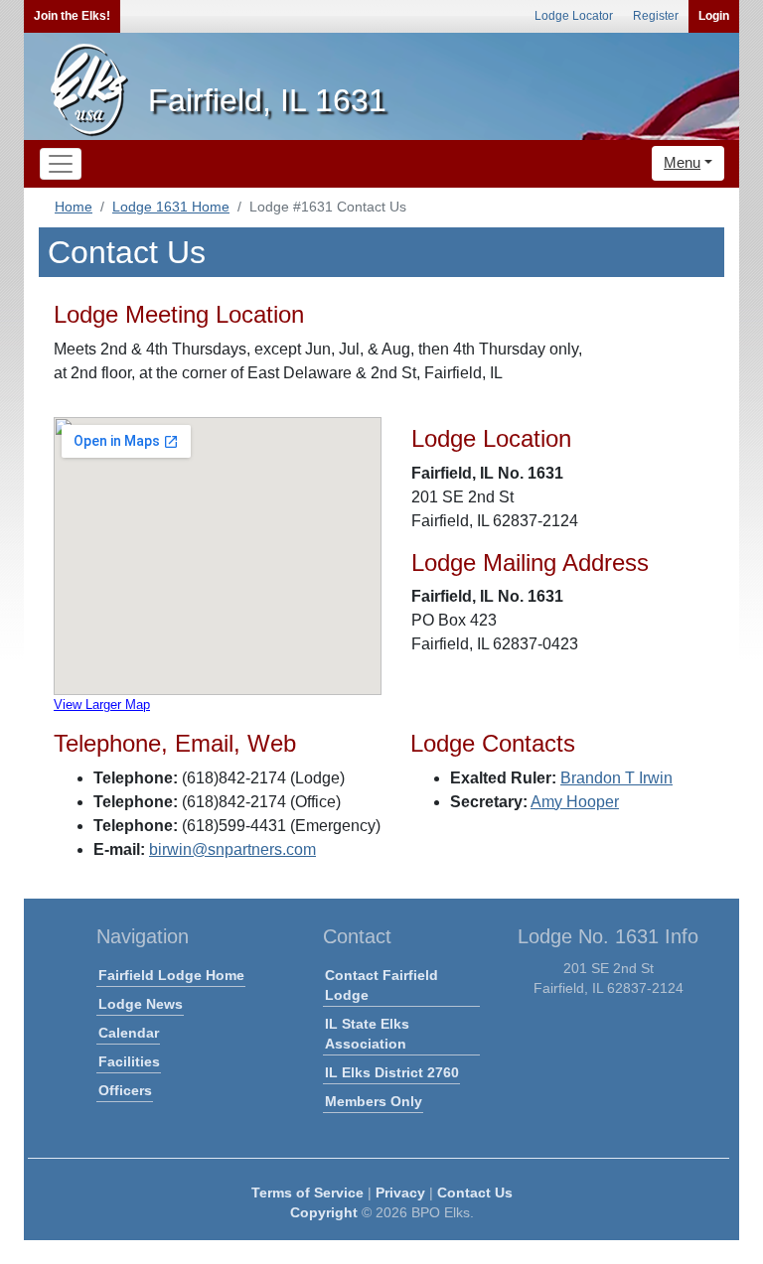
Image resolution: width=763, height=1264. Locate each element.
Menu (682, 162)
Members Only (373, 1101)
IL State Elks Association (367, 1034)
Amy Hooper (575, 801)
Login (713, 16)
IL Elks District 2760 (392, 1072)
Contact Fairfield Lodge (381, 985)
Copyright (324, 1212)
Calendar (128, 1033)
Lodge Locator (573, 16)
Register (656, 16)
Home (73, 206)
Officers (125, 1090)
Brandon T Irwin (616, 778)
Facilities (129, 1061)
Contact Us (475, 1192)
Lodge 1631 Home (170, 206)
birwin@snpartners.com (232, 849)
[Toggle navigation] (60, 164)
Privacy (400, 1192)
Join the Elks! (72, 16)
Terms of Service (307, 1192)
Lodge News (140, 1004)
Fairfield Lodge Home (171, 975)
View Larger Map (102, 704)
